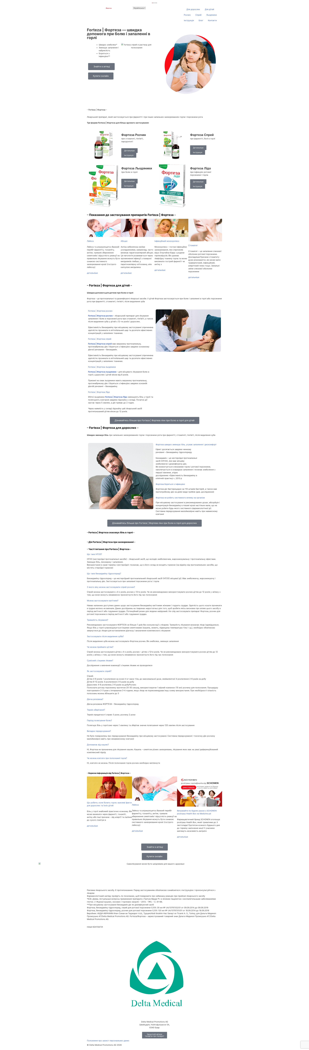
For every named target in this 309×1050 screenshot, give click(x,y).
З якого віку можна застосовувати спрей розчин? (111, 587)
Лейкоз (90, 241)
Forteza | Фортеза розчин (100, 311)
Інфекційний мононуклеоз (166, 241)
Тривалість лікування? (97, 620)
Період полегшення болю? (99, 720)
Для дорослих (193, 9)
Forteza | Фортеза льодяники (102, 367)
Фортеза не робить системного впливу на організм (180, 497)
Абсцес (124, 241)
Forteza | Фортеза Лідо (99, 392)
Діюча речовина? (95, 699)
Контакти (212, 20)
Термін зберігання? (96, 710)
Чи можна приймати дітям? (100, 647)
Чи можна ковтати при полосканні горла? (107, 758)
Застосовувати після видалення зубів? (105, 636)
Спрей (198, 15)
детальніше (92, 273)
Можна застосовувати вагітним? (102, 600)
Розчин (187, 15)
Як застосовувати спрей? (99, 671)
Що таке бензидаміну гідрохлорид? (104, 573)
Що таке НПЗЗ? (94, 554)
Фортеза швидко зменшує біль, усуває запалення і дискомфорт (186, 444)
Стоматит (193, 245)
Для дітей (209, 9)
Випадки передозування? (99, 731)
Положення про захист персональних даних (108, 1040)
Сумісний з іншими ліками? (100, 660)
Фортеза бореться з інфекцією (170, 484)
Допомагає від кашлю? (98, 744)
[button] (120, 310)
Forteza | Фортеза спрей (99, 339)
